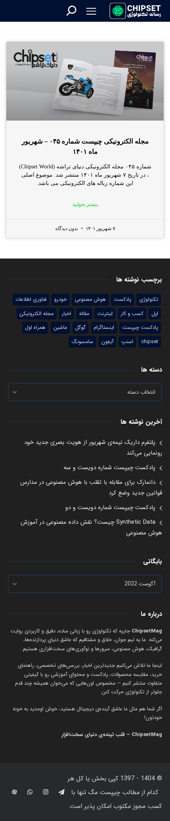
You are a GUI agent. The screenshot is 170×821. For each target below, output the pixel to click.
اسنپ (127, 342)
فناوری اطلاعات (30, 299)
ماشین (60, 327)
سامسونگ (82, 342)
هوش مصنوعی (90, 299)
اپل (154, 314)
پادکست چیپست (140, 327)
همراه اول (35, 327)
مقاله (84, 314)
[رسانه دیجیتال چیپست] (135, 10)
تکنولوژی (148, 299)
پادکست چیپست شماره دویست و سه (109, 467)
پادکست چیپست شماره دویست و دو (110, 507)
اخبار (66, 314)
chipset (149, 342)
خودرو (60, 299)
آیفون (107, 342)
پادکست (122, 299)
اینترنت (105, 314)
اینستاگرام (104, 327)
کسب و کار (132, 314)
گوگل (80, 327)
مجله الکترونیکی (36, 314)
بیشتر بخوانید (85, 204)
